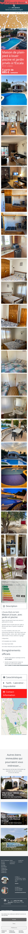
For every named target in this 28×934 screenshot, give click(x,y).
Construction (12, 862)
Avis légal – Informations (4, 866)
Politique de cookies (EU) (3, 871)
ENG (21, 12)
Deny (14, 923)
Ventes (11, 860)
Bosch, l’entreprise (5, 860)
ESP (19, 12)
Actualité (3, 863)
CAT (16, 12)
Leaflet (12, 734)
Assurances (12, 863)
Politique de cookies (4, 931)
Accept (14, 919)
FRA (24, 12)
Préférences (14, 927)
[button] (15, 723)
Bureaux (3, 862)
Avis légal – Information (21, 931)
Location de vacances (20, 861)
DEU (27, 12)
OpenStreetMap (18, 734)
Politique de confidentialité (12, 931)
